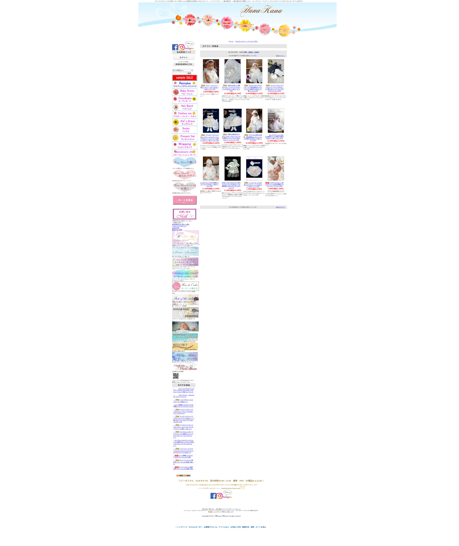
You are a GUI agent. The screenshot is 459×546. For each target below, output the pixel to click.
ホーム (231, 41)
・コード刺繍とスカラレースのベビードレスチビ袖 (183, 456)
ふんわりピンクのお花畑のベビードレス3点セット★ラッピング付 (209, 184)
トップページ (182, 527)
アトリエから (224, 527)
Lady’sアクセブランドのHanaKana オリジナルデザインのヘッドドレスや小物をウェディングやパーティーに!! (221, 485)
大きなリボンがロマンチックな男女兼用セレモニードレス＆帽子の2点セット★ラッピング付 (252, 88)
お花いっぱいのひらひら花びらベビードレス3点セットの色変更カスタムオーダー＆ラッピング (231, 185)
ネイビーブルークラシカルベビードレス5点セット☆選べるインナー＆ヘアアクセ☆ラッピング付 (274, 88)
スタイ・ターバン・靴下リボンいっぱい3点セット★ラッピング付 (210, 87)
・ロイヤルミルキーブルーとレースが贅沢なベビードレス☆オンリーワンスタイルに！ (183, 434)
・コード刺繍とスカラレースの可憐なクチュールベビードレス (183, 405)
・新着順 (256, 52)
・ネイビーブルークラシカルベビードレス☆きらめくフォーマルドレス (183, 411)
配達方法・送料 (248, 527)
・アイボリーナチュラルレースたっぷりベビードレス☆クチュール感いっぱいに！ (183, 427)
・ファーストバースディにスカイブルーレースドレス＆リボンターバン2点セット (183, 450)
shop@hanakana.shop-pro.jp (230, 488)
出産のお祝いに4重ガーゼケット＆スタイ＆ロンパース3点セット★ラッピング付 (231, 88)
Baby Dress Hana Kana (262, 11)
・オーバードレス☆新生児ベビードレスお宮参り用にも (183, 462)
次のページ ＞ (280, 55)
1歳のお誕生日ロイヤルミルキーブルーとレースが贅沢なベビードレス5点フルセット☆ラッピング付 (231, 137)
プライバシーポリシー (179, 226)
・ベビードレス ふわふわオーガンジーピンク (183, 396)
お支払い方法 (236, 527)
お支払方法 (175, 228)
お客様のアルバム (210, 527)
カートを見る (261, 527)
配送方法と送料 (177, 230)
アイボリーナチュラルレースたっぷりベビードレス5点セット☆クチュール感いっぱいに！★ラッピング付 (209, 137)
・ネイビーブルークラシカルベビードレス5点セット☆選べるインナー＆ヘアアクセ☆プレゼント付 (183, 419)
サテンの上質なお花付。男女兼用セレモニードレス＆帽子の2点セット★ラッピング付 (252, 137)
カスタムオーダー (195, 527)
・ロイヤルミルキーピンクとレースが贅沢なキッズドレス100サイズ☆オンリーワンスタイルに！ (183, 442)
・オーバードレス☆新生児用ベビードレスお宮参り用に (183, 468)
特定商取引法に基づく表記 (180, 224)
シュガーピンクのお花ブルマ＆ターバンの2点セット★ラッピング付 (253, 184)
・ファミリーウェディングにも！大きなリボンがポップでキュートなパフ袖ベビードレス (183, 390)
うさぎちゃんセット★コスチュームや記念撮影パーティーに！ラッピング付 (274, 184)
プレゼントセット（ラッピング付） (246, 41)
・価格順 (250, 52)
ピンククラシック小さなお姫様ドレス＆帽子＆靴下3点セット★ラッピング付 (274, 136)
